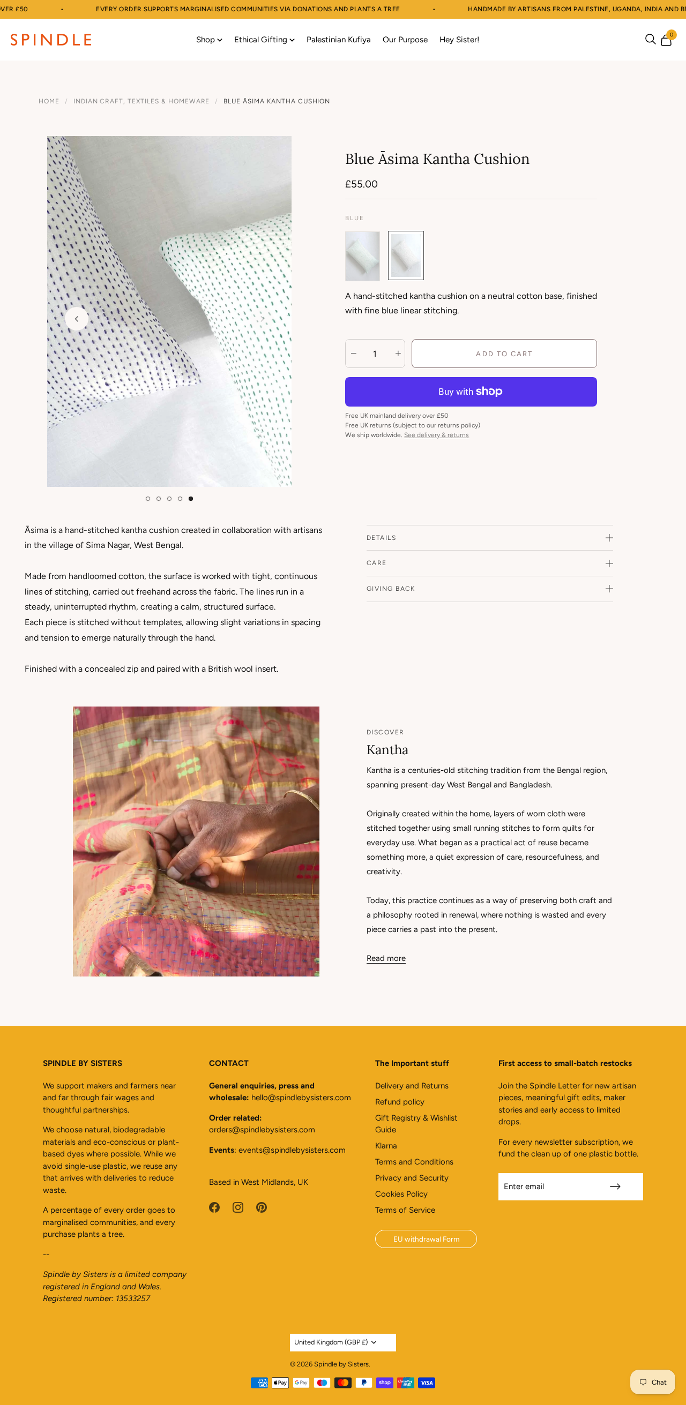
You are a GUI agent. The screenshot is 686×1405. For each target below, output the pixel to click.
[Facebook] (214, 1207)
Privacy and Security (412, 1178)
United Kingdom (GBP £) (331, 1342)
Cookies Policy (401, 1194)
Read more (386, 958)
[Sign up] (615, 1186)
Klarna (386, 1146)
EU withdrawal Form (426, 1239)
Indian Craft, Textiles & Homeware (141, 101)
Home (49, 101)
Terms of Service (405, 1210)
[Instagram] (238, 1207)
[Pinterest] (261, 1207)
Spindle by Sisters (341, 1364)
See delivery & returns (436, 435)
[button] (148, 499)
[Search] (650, 39)
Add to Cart (504, 354)
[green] (362, 256)
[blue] (406, 256)
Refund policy (399, 1102)
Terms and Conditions (414, 1162)
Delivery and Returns (412, 1086)
